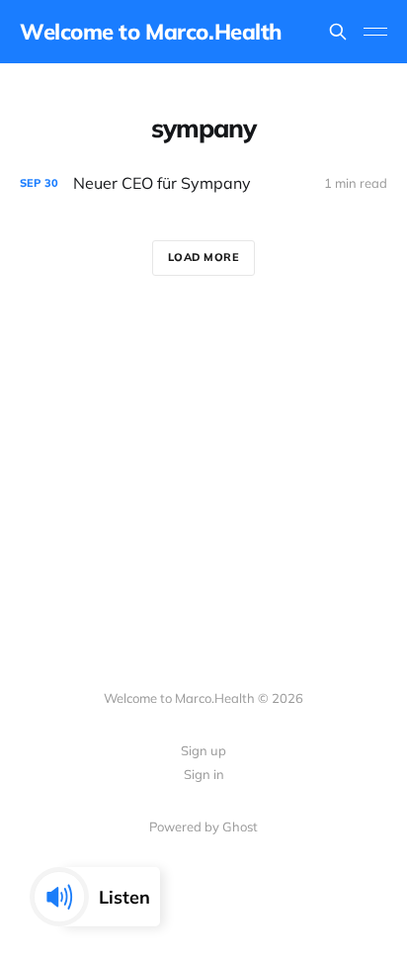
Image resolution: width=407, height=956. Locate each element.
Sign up (203, 750)
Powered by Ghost (203, 826)
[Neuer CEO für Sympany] (203, 183)
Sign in (204, 774)
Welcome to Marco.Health (151, 32)
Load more (204, 257)
